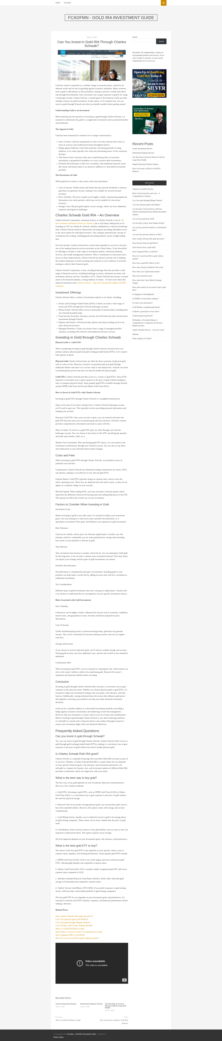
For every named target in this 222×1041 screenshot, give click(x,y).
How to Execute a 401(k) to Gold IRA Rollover (114, 1021)
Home (58, 3)
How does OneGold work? (142, 276)
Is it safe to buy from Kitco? (142, 303)
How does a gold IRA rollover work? (146, 263)
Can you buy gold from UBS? (143, 219)
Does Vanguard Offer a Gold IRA (70, 935)
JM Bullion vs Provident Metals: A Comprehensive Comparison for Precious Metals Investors (147, 323)
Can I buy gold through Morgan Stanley (72, 922)
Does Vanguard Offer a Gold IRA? (145, 252)
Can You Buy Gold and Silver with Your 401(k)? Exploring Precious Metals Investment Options (149, 212)
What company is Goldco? (142, 338)
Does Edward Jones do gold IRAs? (145, 243)
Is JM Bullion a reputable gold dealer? (146, 307)
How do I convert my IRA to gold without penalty (77, 938)
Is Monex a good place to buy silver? (145, 311)
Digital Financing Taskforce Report (145, 164)
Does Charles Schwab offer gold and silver (74, 916)
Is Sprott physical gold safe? (142, 316)
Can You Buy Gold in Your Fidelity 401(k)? (148, 223)
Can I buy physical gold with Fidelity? (146, 205)
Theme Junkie (58, 1037)
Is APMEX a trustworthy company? (145, 299)
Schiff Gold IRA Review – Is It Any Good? (148, 330)
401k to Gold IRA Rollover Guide (70, 928)
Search (134, 37)
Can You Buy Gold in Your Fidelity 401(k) (73, 925)
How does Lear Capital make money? (146, 272)
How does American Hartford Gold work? (147, 267)
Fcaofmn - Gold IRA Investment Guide (81, 1034)
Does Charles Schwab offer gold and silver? (148, 239)
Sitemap (67, 3)
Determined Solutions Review (91, 1004)
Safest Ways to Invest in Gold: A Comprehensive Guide (79, 932)
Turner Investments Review (66, 1004)
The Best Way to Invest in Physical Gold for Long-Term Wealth (115, 1006)
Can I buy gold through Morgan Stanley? (147, 200)
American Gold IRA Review (142, 189)
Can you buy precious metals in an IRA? (147, 234)
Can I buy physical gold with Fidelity (71, 919)
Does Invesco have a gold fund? (144, 247)
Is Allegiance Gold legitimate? (143, 294)
